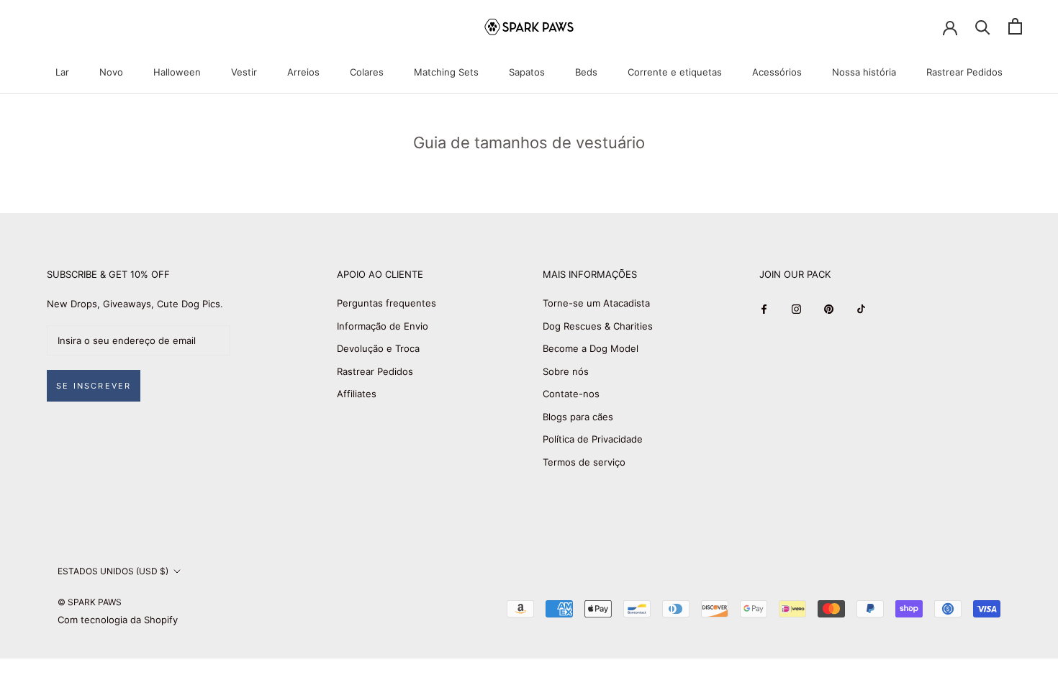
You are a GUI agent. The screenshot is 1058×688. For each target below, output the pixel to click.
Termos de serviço (584, 462)
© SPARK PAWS (90, 602)
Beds (586, 72)
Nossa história (864, 72)
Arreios (303, 72)
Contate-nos (571, 393)
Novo (111, 72)
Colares (367, 72)
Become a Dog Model (590, 348)
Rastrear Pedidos (964, 72)
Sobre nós (566, 371)
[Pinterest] (828, 308)
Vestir (244, 72)
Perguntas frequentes (386, 303)
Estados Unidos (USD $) (113, 571)
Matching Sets (446, 72)
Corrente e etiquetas (675, 72)
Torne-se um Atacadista (596, 303)
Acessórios (777, 72)
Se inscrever (93, 386)
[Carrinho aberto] (1015, 26)
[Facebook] (764, 308)
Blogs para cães (578, 416)
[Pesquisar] (982, 26)
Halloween (177, 72)
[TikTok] (861, 308)
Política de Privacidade (593, 439)
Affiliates (356, 393)
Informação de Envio (382, 326)
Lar (62, 72)
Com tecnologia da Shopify (118, 619)
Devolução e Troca (378, 348)
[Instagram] (796, 308)
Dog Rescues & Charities (598, 326)
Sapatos (527, 72)
